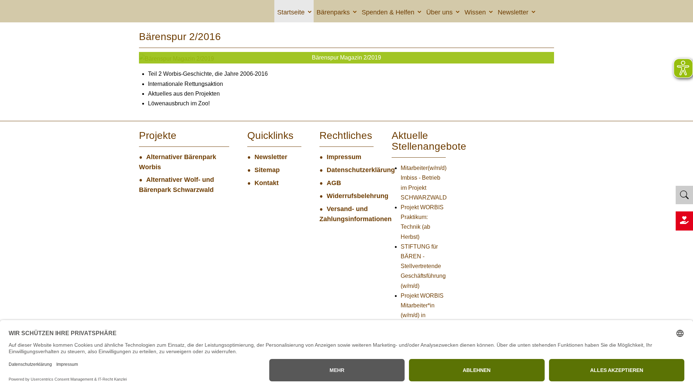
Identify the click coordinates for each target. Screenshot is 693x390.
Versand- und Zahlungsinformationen (346, 214)
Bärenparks (333, 12)
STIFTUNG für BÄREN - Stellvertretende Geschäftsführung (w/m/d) (423, 266)
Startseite (291, 12)
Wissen (475, 12)
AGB (334, 183)
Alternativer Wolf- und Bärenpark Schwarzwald (176, 184)
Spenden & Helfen (388, 12)
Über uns (439, 12)
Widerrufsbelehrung (350, 196)
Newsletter (513, 12)
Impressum (344, 157)
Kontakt (266, 183)
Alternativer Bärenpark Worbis (177, 162)
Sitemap (267, 170)
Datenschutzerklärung (350, 170)
